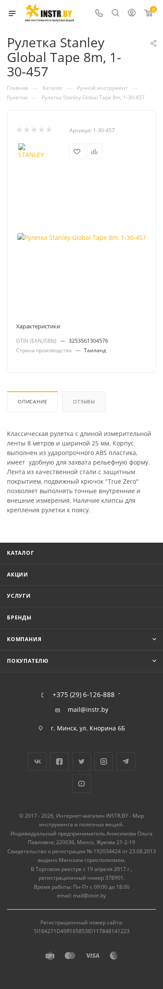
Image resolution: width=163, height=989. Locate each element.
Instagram (103, 761)
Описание (32, 401)
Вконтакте (37, 761)
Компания (24, 639)
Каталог (20, 553)
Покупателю (28, 661)
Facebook (59, 761)
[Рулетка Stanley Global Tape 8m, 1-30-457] (82, 238)
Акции (17, 574)
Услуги (19, 595)
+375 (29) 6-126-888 (84, 694)
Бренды (19, 617)
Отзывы (84, 401)
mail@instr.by (88, 710)
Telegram (125, 761)
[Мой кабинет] (132, 14)
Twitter (81, 761)
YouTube (81, 783)
